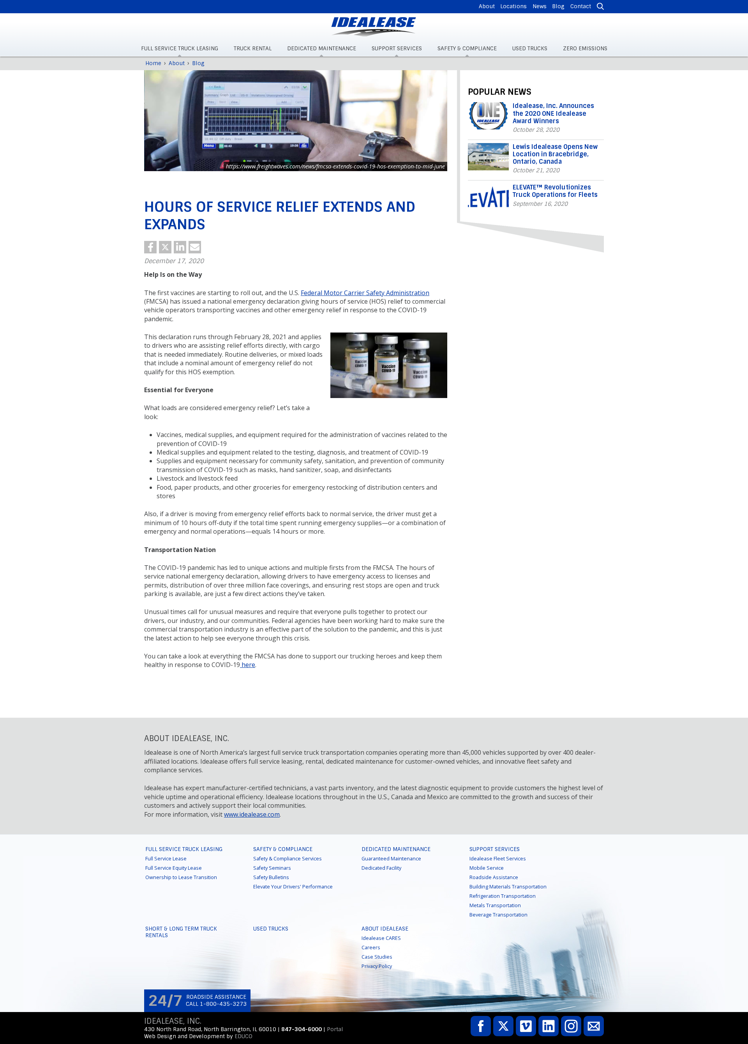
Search (599, 6)
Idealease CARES (381, 938)
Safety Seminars (272, 868)
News (540, 6)
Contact (580, 6)
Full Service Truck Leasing (183, 849)
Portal (335, 1029)
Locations (513, 6)
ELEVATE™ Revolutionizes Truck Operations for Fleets (555, 191)
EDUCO (243, 1036)
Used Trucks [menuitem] (529, 48)
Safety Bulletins (271, 877)
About (487, 6)
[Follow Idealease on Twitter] (503, 1026)
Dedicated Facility (381, 868)
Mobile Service (486, 868)
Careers (371, 947)
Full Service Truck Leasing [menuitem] (179, 48)
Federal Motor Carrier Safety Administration (365, 292)
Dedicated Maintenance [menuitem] (321, 48)
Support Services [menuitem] (397, 48)
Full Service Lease (166, 858)
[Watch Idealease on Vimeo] (526, 1026)
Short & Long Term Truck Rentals (181, 932)
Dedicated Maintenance (396, 849)
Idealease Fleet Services (497, 858)
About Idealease (385, 928)
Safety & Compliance (282, 849)
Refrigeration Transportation (502, 896)
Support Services (494, 849)
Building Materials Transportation (508, 886)
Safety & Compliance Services (287, 858)
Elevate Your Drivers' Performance (293, 886)
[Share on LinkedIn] (180, 247)
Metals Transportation (495, 905)
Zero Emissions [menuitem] (585, 48)
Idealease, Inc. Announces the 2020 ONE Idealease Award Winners (553, 113)
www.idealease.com (252, 814)
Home (153, 63)
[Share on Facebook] (150, 247)
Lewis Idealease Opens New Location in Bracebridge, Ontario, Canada (555, 154)
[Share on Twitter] (165, 247)
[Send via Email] (195, 247)
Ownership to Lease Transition (181, 877)
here (247, 664)
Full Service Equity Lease (173, 868)
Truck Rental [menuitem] (253, 48)
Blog (558, 6)
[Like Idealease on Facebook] (481, 1026)
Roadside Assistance (493, 877)
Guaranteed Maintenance (391, 858)
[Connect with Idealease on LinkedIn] (548, 1026)
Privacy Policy (377, 966)
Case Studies (377, 957)
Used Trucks (270, 928)
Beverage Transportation (498, 914)
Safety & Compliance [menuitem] (467, 48)
